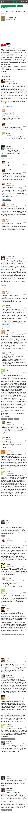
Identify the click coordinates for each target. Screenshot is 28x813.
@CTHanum (8, 112)
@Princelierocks (9, 258)
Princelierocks (10, 256)
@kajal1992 (8, 148)
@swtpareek (9, 677)
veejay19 (8, 450)
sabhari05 (8, 776)
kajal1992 (8, 146)
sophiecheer (9, 788)
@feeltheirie (8, 660)
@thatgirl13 (8, 566)
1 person (2, 73)
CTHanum (8, 110)
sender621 (9, 724)
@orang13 (8, 164)
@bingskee (8, 204)
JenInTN (8, 471)
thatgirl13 (8, 564)
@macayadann (9, 592)
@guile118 (8, 743)
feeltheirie (8, 659)
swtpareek (9, 675)
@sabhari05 (8, 778)
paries (8, 608)
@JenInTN (8, 473)
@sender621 (9, 726)
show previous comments (7, 106)
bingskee (8, 202)
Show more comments (6, 143)
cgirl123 (8, 133)
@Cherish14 (9, 81)
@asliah (8, 522)
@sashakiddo (9, 19)
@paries (8, 610)
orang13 (8, 162)
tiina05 (8, 538)
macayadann (9, 590)
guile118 (8, 741)
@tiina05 (8, 540)
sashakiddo (12, 17)
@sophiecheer (9, 790)
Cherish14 (9, 79)
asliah (7, 520)
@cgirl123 (8, 135)
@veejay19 (8, 452)
